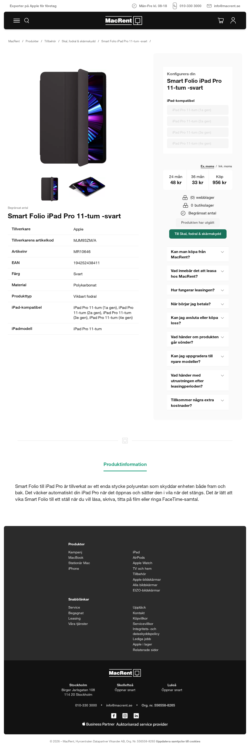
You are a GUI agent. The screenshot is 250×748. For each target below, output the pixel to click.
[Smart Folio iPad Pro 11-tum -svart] (73, 118)
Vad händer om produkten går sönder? (195, 339)
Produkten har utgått (197, 222)
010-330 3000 (86, 705)
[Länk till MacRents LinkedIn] (136, 716)
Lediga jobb (142, 639)
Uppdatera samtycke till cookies (178, 741)
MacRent (14, 41)
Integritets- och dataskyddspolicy (146, 631)
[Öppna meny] (16, 20)
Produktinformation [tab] (125, 464)
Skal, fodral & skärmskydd (78, 41)
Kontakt (139, 613)
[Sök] (26, 20)
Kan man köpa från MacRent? (188, 254)
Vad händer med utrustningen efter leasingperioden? (187, 380)
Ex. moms (207, 166)
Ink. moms (225, 166)
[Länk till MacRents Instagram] (125, 716)
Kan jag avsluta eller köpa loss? (194, 320)
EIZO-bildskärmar (146, 590)
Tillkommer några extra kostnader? (192, 402)
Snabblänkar (78, 599)
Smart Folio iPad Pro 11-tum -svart (124, 41)
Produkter (32, 41)
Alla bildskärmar (145, 585)
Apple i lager (142, 644)
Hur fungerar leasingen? (193, 289)
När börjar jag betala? (191, 303)
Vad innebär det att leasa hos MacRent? (193, 273)
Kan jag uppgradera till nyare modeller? (192, 358)
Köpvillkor (140, 618)
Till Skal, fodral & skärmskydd (198, 234)
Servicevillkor (143, 624)
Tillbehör (50, 41)
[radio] (198, 110)
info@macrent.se (119, 705)
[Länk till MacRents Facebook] (114, 716)
